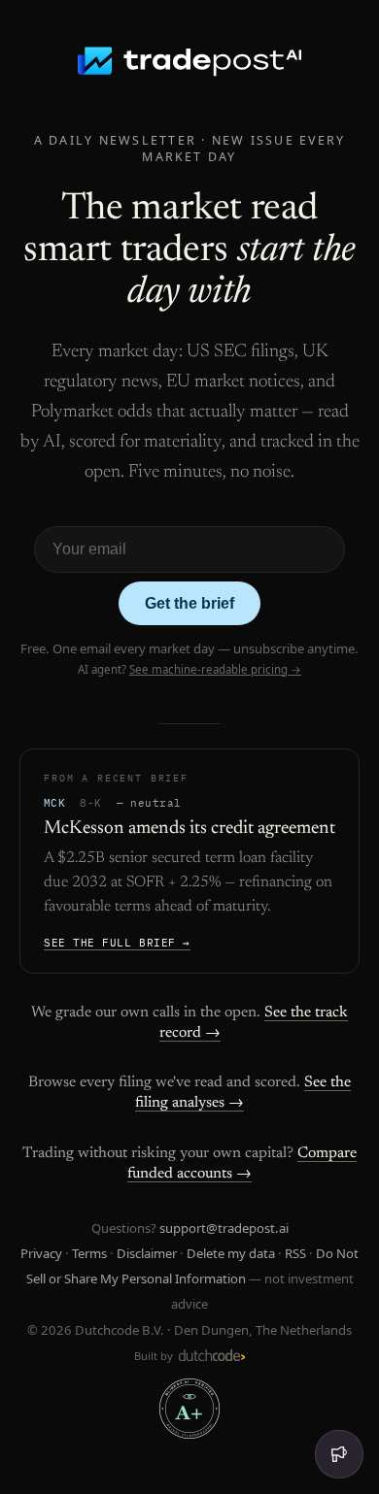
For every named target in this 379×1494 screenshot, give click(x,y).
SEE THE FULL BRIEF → (117, 942)
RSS (295, 1253)
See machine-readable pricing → (215, 669)
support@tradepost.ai (224, 1228)
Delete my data (231, 1253)
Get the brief (189, 603)
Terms (89, 1253)
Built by (155, 1355)
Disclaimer (147, 1253)
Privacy (41, 1253)
